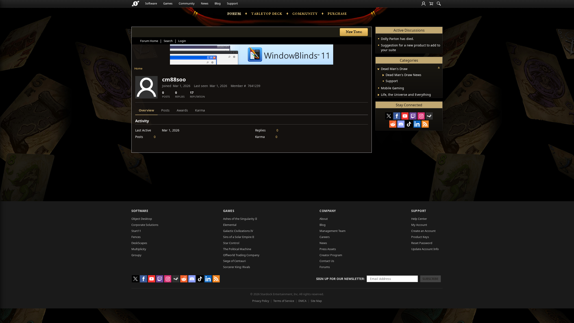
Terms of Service (283, 301)
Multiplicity (138, 249)
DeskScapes (139, 243)
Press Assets (328, 249)
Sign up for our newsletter (340, 279)
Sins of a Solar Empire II (238, 237)
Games (167, 3)
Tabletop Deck (266, 13)
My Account (419, 225)
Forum (234, 13)
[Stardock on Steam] (429, 116)
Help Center (419, 219)
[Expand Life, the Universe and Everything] (378, 95)
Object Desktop (141, 219)
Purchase (337, 13)
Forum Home (149, 41)
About (324, 219)
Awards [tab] (182, 110)
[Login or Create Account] (423, 4)
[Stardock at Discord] (401, 124)
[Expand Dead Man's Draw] (378, 69)
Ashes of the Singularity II (240, 219)
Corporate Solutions (144, 225)
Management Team (333, 231)
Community (187, 3)
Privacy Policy (260, 301)
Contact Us (327, 261)
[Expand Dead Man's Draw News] (383, 75)
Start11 (136, 231)
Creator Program (331, 255)
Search (168, 41)
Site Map (316, 301)
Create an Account (423, 231)
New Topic (354, 32)
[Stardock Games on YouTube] (405, 116)
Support (232, 3)
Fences (136, 237)
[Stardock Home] (135, 3)
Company (328, 211)
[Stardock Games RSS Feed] (425, 124)
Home (138, 68)
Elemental (229, 225)
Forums (325, 267)
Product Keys (420, 237)
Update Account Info (425, 249)
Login (182, 41)
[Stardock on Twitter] (389, 116)
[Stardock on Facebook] (397, 116)
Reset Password (421, 243)
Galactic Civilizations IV (238, 231)
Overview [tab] (146, 110)
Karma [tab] (200, 110)
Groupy (136, 255)
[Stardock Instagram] (421, 116)
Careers (325, 237)
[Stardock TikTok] (409, 124)
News (204, 3)
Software (151, 3)
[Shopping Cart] (431, 4)
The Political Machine (237, 249)
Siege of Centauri (234, 261)
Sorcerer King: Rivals (236, 267)
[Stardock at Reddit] (393, 124)
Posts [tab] (165, 110)
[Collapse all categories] (438, 67)
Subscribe (430, 279)
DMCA (302, 301)
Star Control (231, 243)
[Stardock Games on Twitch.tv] (413, 116)
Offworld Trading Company (241, 255)
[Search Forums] (438, 4)
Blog (218, 3)
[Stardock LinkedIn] (417, 124)
